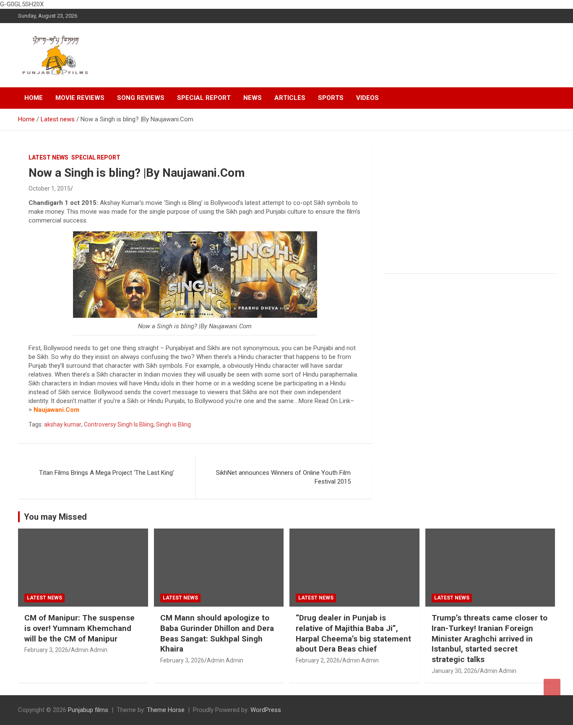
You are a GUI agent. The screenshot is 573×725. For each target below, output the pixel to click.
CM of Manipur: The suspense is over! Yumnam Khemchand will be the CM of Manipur (79, 628)
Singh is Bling (173, 424)
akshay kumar (62, 424)
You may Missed (55, 517)
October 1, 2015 (49, 188)
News (252, 98)
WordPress (265, 710)
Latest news (48, 157)
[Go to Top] (552, 687)
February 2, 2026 (318, 660)
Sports (331, 98)
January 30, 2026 (454, 670)
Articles (289, 98)
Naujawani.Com (56, 410)
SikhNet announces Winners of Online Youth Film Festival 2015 (283, 477)
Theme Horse (166, 710)
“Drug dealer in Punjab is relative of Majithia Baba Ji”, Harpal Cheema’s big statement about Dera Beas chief (353, 633)
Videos (367, 98)
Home (33, 98)
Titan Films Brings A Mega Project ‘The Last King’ (106, 472)
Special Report (204, 98)
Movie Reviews (79, 98)
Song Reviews (140, 98)
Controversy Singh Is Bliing (119, 424)
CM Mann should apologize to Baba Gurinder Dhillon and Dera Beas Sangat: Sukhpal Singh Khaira (217, 633)
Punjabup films (88, 710)
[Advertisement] (470, 208)
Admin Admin (89, 649)
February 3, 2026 (46, 649)
